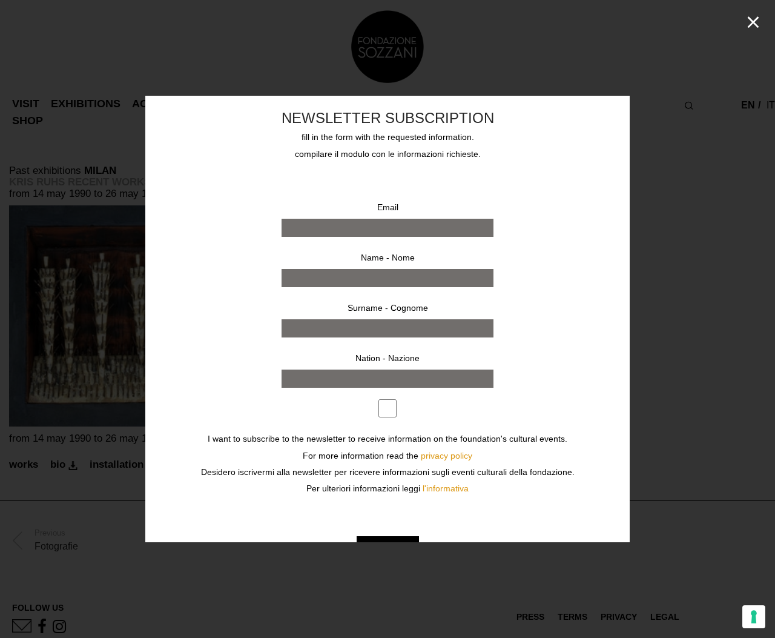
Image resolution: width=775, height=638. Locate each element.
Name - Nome (388, 257)
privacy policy (446, 455)
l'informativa (446, 488)
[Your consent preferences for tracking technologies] (753, 616)
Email (387, 207)
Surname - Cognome (388, 308)
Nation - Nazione (387, 358)
